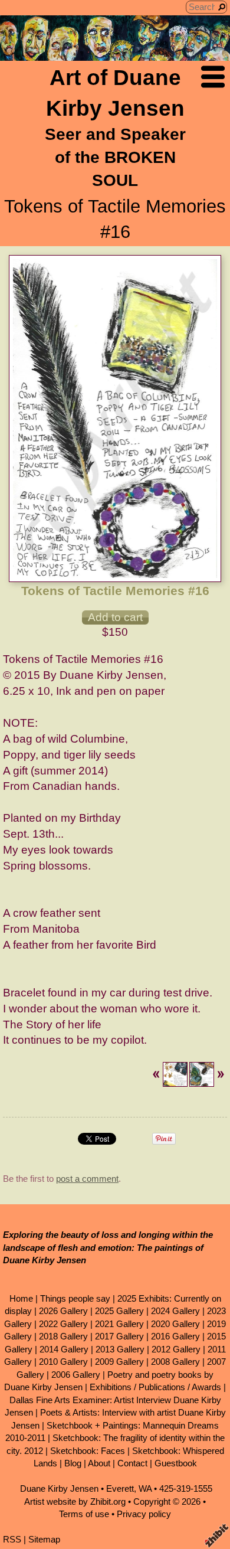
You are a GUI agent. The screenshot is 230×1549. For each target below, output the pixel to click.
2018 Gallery (63, 1336)
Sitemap (44, 1539)
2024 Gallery (175, 1311)
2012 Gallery (176, 1349)
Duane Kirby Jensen (59, 1488)
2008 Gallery (175, 1362)
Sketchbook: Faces (87, 1451)
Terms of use (84, 1514)
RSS (12, 1539)
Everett (120, 1488)
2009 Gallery (119, 1362)
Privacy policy (144, 1514)
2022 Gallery (63, 1324)
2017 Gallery (119, 1336)
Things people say (75, 1298)
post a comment (87, 1179)
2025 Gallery (119, 1311)
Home (21, 1298)
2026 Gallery (63, 1311)
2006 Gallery (75, 1375)
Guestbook (176, 1463)
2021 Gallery (119, 1324)
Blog (72, 1463)
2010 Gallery (63, 1362)
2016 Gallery (175, 1336)
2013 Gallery (120, 1349)
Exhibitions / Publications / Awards (155, 1387)
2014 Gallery (64, 1349)
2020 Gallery (175, 1324)
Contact (132, 1463)
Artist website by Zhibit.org (75, 1501)
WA (145, 1488)
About (99, 1463)
